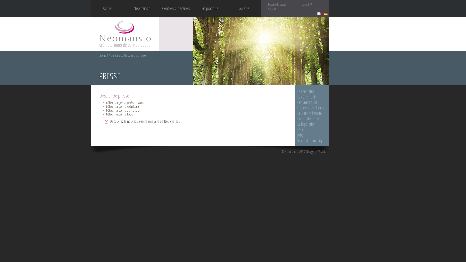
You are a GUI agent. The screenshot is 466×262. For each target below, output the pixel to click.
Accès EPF (307, 4)
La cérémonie (307, 97)
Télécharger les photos (122, 110)
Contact (272, 9)
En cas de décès (309, 119)
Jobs (300, 135)
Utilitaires (116, 55)
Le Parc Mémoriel (310, 113)
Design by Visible (316, 151)
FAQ (300, 129)
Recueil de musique (311, 140)
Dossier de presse (277, 4)
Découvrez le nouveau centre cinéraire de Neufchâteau (145, 121)
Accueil (108, 8)
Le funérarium (307, 102)
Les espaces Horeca (311, 108)
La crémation (306, 91)
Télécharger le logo (119, 114)
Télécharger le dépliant (122, 106)
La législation (306, 124)
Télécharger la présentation (126, 102)
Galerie (244, 8)
